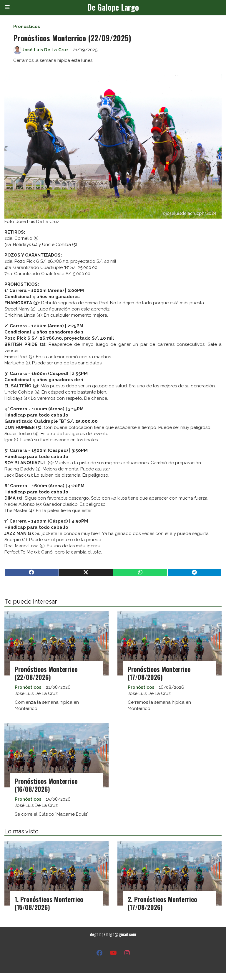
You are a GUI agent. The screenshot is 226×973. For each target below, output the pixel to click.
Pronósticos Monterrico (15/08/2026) (49, 903)
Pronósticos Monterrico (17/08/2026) (159, 673)
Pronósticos (26, 26)
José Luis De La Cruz (45, 49)
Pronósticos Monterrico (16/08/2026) (46, 785)
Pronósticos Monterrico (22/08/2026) (46, 673)
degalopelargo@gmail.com (113, 934)
